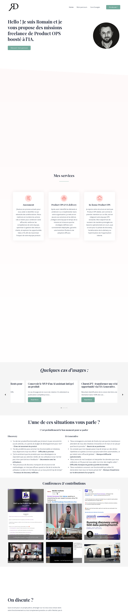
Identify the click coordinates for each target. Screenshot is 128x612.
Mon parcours (82, 7)
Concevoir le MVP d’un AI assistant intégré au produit (36, 385)
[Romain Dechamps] (13, 7)
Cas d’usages (95, 7)
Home (71, 7)
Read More (20, 400)
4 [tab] (67, 408)
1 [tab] (61, 408)
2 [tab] (63, 408)
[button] (19, 48)
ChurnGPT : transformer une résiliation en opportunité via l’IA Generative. (90, 385)
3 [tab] (65, 408)
